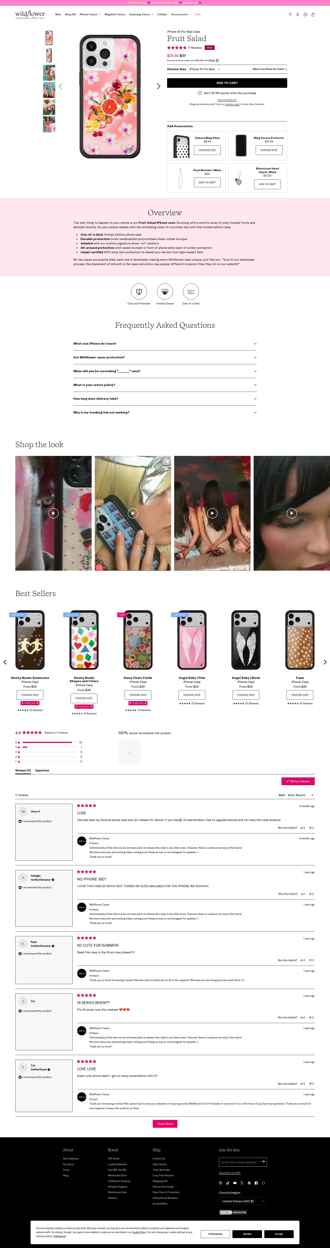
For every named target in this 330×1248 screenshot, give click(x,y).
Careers (112, 1197)
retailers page (232, 104)
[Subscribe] (262, 1162)
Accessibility (160, 1203)
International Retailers (165, 1197)
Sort (282, 795)
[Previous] (5, 662)
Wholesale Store (117, 1175)
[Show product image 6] (49, 124)
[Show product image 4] (49, 90)
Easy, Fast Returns (163, 1175)
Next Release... (72, 1158)
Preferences (215, 1234)
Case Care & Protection (166, 1192)
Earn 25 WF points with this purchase (230, 93)
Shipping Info (160, 1181)
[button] (290, 14)
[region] (130, 751)
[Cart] (313, 14)
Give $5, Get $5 (117, 1169)
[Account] (298, 14)
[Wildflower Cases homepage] (30, 14)
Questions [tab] (42, 771)
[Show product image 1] (49, 38)
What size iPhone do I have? (268, 69)
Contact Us (159, 1158)
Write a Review (302, 782)
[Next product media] (158, 86)
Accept (279, 1234)
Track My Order (161, 1169)
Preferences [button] (60, 1236)
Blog (65, 1175)
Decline (247, 1234)
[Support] (305, 14)
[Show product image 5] (49, 107)
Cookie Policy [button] (139, 1232)
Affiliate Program (117, 1186)
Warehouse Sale (117, 1192)
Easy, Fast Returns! (227, 99)
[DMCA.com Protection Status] (243, 1212)
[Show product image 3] (49, 73)
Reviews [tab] (23, 771)
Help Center (160, 1164)
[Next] (324, 662)
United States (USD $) (238, 1201)
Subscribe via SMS (230, 1172)
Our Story (68, 1164)
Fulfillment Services (119, 1181)
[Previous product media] (60, 86)
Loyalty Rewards (117, 1164)
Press (66, 1169)
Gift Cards (114, 1158)
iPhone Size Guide (163, 1186)
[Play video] (53, 513)
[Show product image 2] (49, 55)
